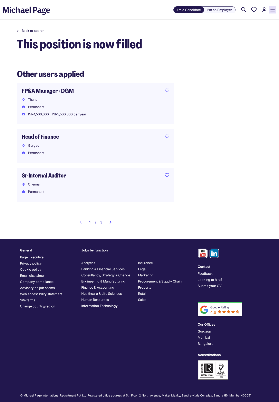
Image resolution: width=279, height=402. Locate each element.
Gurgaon (204, 331)
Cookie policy (30, 269)
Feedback (205, 273)
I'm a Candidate (189, 10)
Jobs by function (94, 250)
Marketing (145, 275)
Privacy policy (31, 263)
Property (144, 287)
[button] (31, 31)
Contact (204, 267)
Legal (142, 269)
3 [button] (101, 222)
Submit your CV (210, 286)
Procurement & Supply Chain (160, 281)
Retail (142, 293)
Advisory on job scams (37, 288)
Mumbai (204, 337)
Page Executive (32, 257)
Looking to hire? (210, 280)
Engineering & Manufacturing (103, 281)
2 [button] (96, 222)
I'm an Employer (219, 10)
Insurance (145, 263)
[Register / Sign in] (264, 10)
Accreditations (209, 355)
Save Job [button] (167, 91)
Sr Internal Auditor (44, 175)
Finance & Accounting (97, 287)
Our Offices (206, 324)
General (26, 250)
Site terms (27, 300)
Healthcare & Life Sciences (101, 293)
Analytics (88, 263)
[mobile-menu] (272, 9)
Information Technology (99, 306)
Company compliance (37, 282)
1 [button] (91, 223)
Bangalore (205, 344)
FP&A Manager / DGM (48, 91)
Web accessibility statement (41, 294)
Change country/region (37, 306)
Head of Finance (40, 137)
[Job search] (243, 10)
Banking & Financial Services (103, 269)
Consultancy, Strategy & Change (105, 275)
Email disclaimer (32, 276)
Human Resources (95, 300)
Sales (142, 300)
